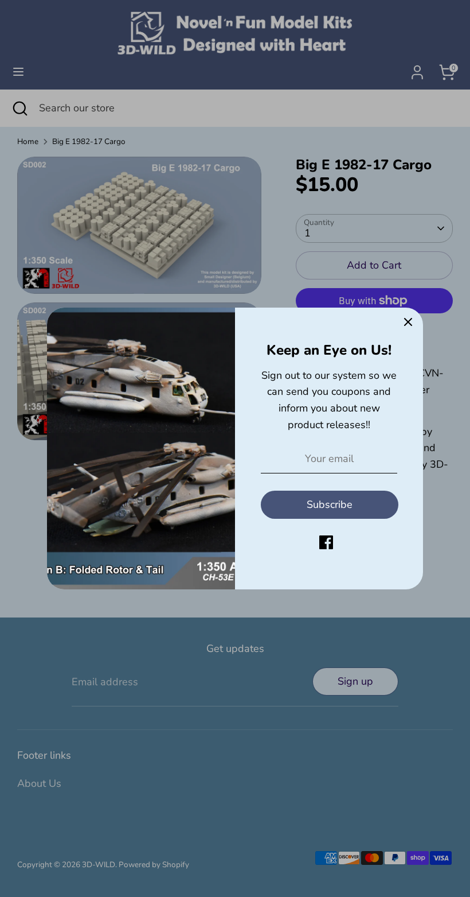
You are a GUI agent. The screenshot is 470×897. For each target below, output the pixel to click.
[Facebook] (326, 542)
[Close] (408, 322)
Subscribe (329, 504)
